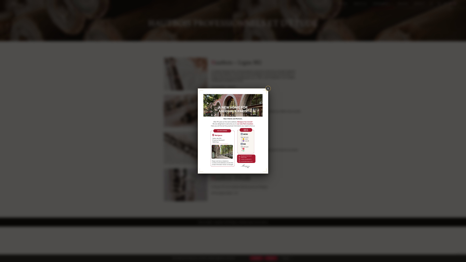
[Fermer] (268, 88)
